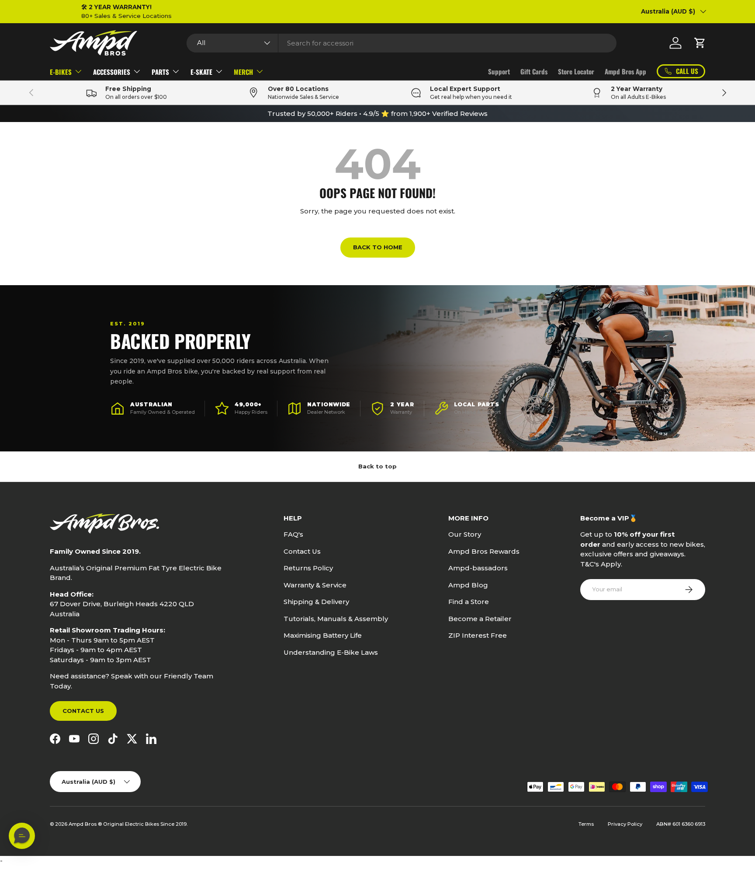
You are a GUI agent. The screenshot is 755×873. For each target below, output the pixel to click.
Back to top (377, 466)
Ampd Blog (468, 585)
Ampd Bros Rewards (483, 551)
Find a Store (468, 601)
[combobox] (401, 43)
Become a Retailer (480, 619)
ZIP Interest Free (477, 635)
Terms (586, 824)
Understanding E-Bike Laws (331, 652)
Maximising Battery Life (323, 635)
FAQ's (293, 534)
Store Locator (576, 71)
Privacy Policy (625, 824)
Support (499, 71)
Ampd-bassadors (478, 568)
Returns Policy (308, 568)
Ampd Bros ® (86, 824)
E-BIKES (61, 72)
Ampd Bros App (625, 71)
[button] (700, 42)
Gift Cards (533, 71)
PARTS (160, 72)
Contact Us (83, 710)
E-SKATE (201, 72)
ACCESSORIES (111, 72)
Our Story (464, 534)
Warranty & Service (315, 585)
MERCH (243, 72)
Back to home (377, 247)
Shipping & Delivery (316, 601)
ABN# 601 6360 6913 (680, 824)
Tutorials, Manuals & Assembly (336, 619)
